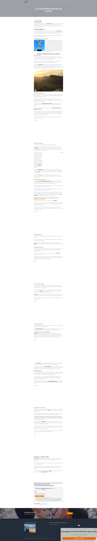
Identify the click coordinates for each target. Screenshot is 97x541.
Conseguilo (69, 513)
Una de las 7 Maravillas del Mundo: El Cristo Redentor (48, 53)
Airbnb (50, 470)
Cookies (53, 538)
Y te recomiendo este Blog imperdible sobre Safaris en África (44, 485)
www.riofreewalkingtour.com (52, 381)
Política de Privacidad (49, 538)
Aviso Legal (44, 538)
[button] (79, 532)
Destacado (38, 503)
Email (36, 492)
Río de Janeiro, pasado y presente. (42, 484)
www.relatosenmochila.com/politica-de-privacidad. (54, 500)
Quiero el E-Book (79, 538)
